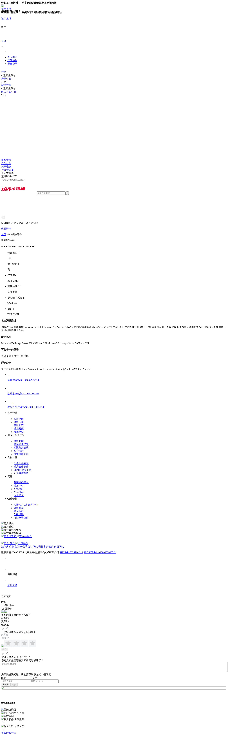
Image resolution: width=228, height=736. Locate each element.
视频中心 (19, 485)
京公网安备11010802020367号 (100, 552)
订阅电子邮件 (21, 517)
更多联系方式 (8, 733)
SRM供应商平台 (22, 470)
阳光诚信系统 (21, 473)
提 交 (14, 684)
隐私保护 (17, 546)
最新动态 (19, 425)
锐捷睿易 (19, 508)
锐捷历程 (19, 422)
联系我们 (19, 511)
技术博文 (19, 495)
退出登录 (12, 63)
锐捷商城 (19, 441)
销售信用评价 (21, 454)
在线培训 (19, 489)
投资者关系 (7, 170)
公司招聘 (19, 514)
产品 (3, 72)
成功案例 (19, 428)
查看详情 (6, 228)
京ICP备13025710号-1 (71, 552)
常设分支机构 (21, 447)
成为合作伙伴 (21, 466)
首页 (3, 234)
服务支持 (6, 160)
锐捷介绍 (19, 418)
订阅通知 (12, 60)
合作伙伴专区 (21, 463)
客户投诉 (19, 450)
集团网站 (59, 546)
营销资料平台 (21, 482)
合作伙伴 (6, 163)
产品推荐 (19, 492)
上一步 (5, 684)
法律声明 (6, 546)
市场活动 (19, 431)
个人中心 (12, 57)
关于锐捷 (6, 166)
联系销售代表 (21, 444)
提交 (4, 649)
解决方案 (6, 85)
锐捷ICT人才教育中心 (26, 504)
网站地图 (38, 546)
